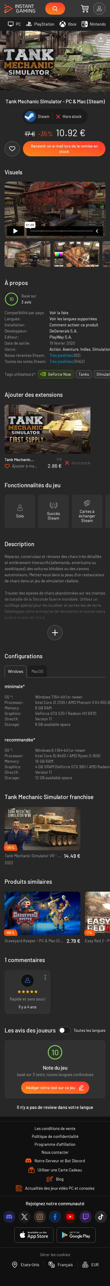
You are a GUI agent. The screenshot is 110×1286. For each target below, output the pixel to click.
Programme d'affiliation (55, 1144)
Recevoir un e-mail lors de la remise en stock (64, 149)
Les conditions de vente (55, 1128)
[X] (24, 1217)
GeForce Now (59, 374)
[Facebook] (55, 1217)
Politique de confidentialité (55, 1136)
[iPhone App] (33, 1235)
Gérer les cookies (55, 1254)
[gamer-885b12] (27, 981)
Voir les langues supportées (73, 318)
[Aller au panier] (85, 8)
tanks (84, 374)
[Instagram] (40, 1217)
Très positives (62, 355)
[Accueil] (20, 9)
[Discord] (9, 1217)
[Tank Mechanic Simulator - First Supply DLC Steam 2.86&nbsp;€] (47, 429)
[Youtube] (70, 1217)
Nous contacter (55, 1152)
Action (55, 349)
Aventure (71, 349)
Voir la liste (59, 312)
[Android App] (76, 1235)
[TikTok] (101, 1217)
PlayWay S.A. (61, 337)
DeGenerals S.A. (64, 331)
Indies (85, 349)
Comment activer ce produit (74, 324)
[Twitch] (85, 1217)
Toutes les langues (89, 1030)
